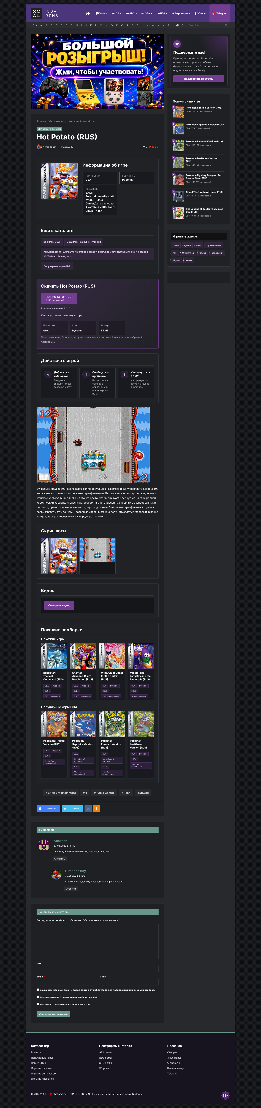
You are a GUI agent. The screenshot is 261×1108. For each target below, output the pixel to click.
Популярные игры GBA (57, 266)
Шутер (176, 260)
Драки (187, 245)
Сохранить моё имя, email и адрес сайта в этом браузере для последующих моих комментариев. (97, 989)
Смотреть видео (59, 605)
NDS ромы (105, 1057)
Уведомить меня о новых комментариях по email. (69, 997)
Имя (40, 963)
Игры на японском (42, 1078)
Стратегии (217, 253)
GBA (147, 13)
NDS (162, 13)
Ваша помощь (175, 1068)
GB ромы (104, 1068)
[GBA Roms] (45, 13)
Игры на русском (42, 1068)
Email (41, 976)
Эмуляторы (181, 13)
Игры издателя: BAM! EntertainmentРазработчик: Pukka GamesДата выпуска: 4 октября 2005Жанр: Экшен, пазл (96, 254)
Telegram (221, 13)
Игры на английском (43, 1073)
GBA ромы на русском (61, 121)
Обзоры (201, 13)
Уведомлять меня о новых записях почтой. (65, 1004)
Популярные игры (42, 1057)
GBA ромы (105, 1052)
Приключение (213, 245)
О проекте (173, 1062)
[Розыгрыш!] (97, 71)
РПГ (175, 253)
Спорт (202, 253)
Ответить (59, 858)
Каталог (102, 13)
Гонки (176, 245)
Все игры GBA (52, 241)
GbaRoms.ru (59, 1094)
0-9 (35, 25)
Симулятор (188, 253)
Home (42, 121)
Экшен (144, 792)
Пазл (126, 792)
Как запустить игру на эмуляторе (61, 315)
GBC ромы (105, 1062)
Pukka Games (105, 792)
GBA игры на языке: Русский (84, 241)
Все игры (36, 1052)
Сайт (103, 976)
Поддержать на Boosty (198, 78)
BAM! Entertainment (61, 792)
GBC (132, 13)
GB (117, 13)
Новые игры (38, 1062)
